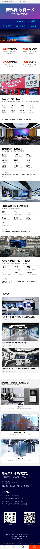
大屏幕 (33, 21)
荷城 (13, 543)
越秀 (7, 543)
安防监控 (19, 21)
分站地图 (2, 543)
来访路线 (12, 486)
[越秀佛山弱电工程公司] (20, 422)
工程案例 (26, 486)
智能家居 (33, 26)
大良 (23, 543)
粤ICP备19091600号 (22, 539)
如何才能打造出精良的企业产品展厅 (14, 343)
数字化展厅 (6, 26)
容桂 (29, 543)
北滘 (16, 543)
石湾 (20, 543)
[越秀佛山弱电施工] (20, 396)
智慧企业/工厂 (20, 26)
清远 (26, 543)
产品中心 (19, 486)
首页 (6, 21)
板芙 (32, 543)
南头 (10, 543)
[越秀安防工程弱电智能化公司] (20, 447)
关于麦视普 (5, 486)
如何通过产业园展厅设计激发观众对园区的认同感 (19, 317)
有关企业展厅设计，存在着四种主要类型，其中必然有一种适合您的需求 (20, 368)
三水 (35, 543)
